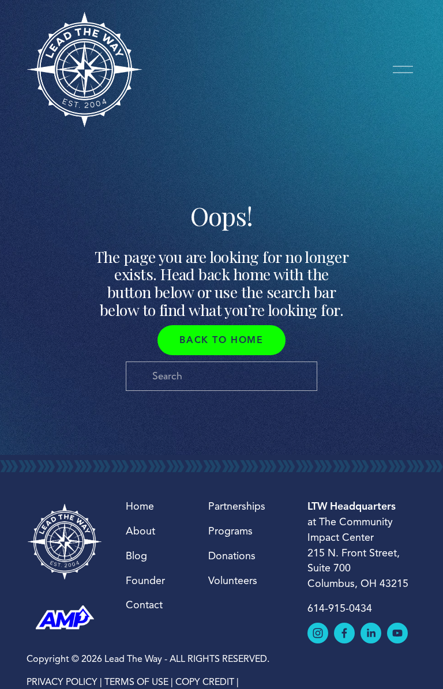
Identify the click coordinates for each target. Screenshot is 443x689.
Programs (230, 531)
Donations (232, 555)
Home (140, 506)
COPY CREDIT (204, 682)
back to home (221, 340)
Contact (144, 604)
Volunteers (232, 580)
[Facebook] (344, 633)
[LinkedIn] (371, 633)
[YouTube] (397, 633)
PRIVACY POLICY (62, 682)
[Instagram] (317, 633)
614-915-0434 (339, 608)
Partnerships (236, 506)
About (140, 531)
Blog (136, 555)
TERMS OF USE (136, 682)
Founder (145, 580)
